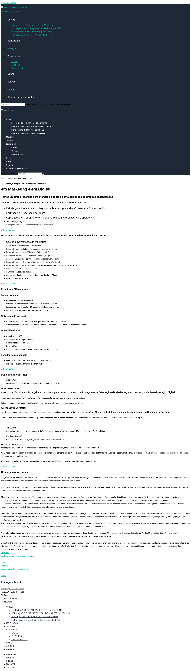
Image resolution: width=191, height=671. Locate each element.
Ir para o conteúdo (8, 3)
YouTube (10, 658)
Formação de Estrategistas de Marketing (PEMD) (32, 126)
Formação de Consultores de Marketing (28, 133)
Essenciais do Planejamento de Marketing (29, 123)
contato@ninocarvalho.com (12, 589)
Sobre (8, 158)
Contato (9, 165)
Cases (14, 147)
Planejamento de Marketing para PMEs (27, 130)
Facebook (10, 664)
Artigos (9, 161)
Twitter (10, 667)
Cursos (9, 119)
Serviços (10, 140)
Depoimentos (17, 154)
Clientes (14, 151)
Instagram (11, 654)
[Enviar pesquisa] (43, 174)
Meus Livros (11, 137)
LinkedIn (10, 661)
